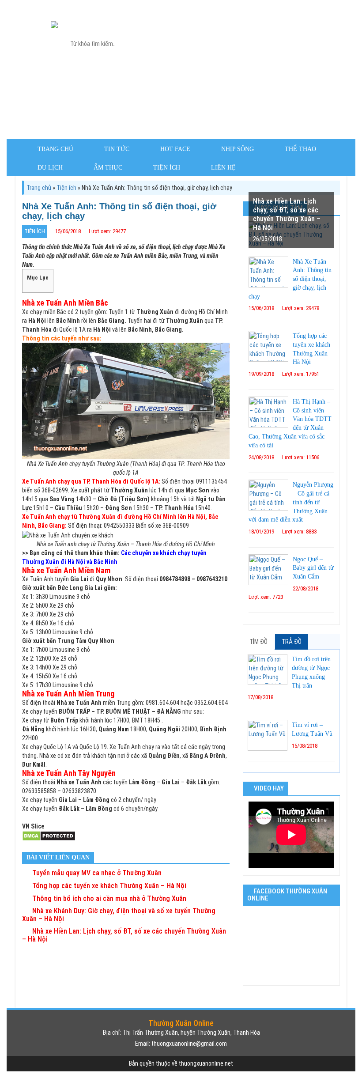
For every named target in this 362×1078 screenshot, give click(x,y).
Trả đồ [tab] (292, 641)
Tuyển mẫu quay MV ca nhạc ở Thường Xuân (96, 873)
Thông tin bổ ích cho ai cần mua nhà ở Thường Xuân (108, 898)
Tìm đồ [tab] (258, 641)
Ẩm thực (108, 167)
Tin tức (116, 149)
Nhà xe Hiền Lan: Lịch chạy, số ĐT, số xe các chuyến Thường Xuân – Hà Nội (124, 935)
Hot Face (175, 149)
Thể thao (300, 149)
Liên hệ (223, 167)
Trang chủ (55, 149)
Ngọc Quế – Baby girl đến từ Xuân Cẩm (313, 568)
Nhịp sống (237, 149)
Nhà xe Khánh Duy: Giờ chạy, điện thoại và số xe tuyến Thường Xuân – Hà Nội (118, 915)
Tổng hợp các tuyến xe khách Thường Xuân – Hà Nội (108, 885)
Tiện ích (166, 167)
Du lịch (50, 167)
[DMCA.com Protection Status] (48, 835)
